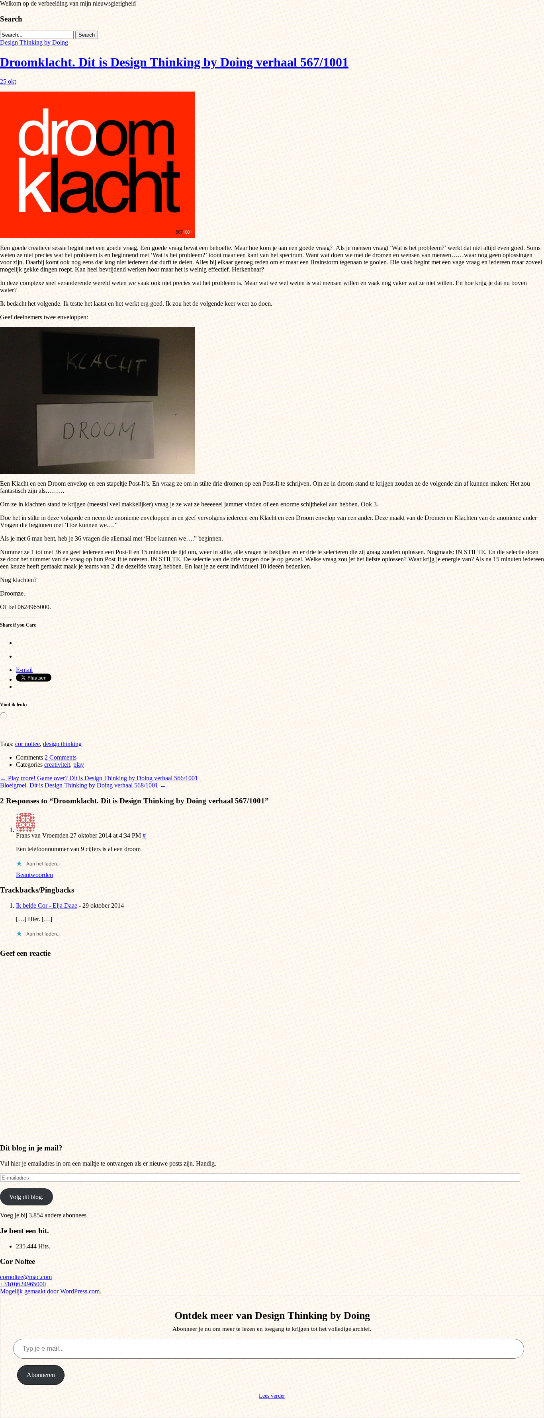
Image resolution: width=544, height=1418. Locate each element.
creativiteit (57, 764)
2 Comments (60, 757)
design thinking (62, 743)
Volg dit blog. (26, 1196)
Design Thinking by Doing (34, 42)
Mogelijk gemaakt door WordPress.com (50, 1291)
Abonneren (41, 1374)
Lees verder (272, 1396)
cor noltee (27, 743)
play (78, 764)
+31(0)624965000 (23, 1284)
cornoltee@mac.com (26, 1276)
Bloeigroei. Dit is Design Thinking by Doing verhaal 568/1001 (83, 785)
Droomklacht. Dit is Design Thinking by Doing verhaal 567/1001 (174, 62)
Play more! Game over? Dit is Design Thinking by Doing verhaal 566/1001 (99, 778)
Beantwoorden (34, 874)
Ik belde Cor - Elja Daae (46, 905)
